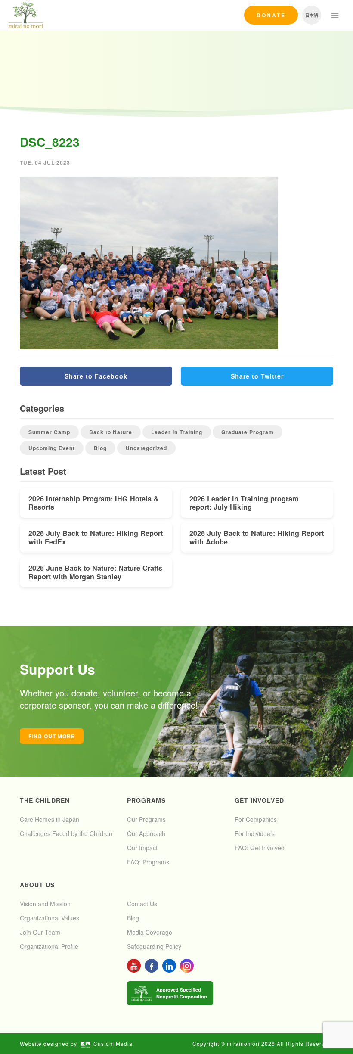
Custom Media (113, 1043)
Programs (146, 800)
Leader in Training (176, 432)
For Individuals (255, 833)
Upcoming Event (51, 448)
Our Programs (146, 819)
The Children (45, 800)
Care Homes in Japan (49, 819)
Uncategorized (146, 448)
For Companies (256, 819)
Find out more (51, 736)
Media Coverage (149, 932)
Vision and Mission (45, 903)
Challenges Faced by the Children (66, 833)
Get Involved (259, 800)
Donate (271, 15)
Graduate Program (247, 432)
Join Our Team (40, 932)
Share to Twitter (257, 376)
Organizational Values (49, 918)
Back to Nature (110, 432)
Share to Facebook (96, 376)
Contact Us (142, 903)
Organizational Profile (49, 946)
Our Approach (146, 833)
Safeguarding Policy (154, 946)
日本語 (311, 15)
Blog (100, 448)
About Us (37, 884)
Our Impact (142, 847)
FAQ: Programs (148, 862)
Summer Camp (49, 432)
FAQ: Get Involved (260, 847)
